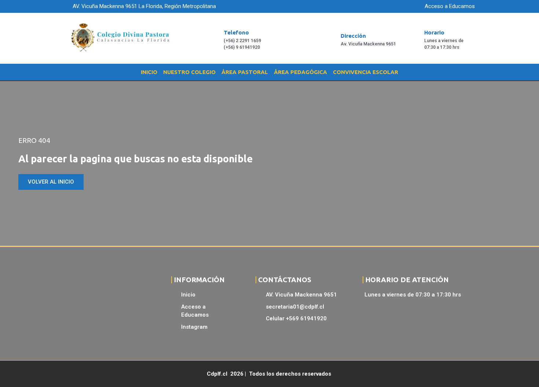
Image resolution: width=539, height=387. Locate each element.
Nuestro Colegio (189, 72)
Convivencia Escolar (365, 72)
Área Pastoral (244, 72)
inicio (149, 72)
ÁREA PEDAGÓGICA (300, 72)
